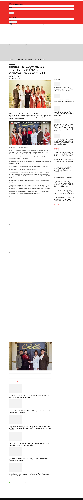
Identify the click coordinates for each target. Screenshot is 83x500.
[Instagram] (10, 497)
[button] (72, 45)
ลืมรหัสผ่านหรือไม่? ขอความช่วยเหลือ (16, 14)
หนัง (19, 59)
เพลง (22, 59)
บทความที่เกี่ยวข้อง (14, 382)
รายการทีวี (39, 59)
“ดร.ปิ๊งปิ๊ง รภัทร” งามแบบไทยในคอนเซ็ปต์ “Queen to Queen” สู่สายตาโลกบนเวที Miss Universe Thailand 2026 (63, 169)
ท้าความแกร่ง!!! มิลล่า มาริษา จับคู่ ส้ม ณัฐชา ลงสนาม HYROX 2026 (63, 176)
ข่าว (15, 59)
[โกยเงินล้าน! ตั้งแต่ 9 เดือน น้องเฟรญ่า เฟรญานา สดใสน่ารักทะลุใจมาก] (64, 96)
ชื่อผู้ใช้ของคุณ (12, 7)
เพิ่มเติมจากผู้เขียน (25, 382)
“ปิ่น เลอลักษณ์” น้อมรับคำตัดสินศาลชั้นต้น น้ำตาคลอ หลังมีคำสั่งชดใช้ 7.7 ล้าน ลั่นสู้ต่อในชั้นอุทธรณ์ (64, 192)
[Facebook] (18, 376)
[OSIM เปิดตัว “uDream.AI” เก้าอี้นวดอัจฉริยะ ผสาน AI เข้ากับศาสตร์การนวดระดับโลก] (64, 108)
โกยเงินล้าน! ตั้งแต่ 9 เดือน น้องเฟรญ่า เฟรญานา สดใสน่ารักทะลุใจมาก (64, 101)
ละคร (35, 59)
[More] (26, 376)
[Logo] (17, 45)
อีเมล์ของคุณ (11, 20)
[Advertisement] (33, 39)
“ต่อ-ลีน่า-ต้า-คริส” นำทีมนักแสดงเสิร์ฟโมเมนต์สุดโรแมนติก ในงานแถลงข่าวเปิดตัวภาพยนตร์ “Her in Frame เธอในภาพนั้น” (63, 142)
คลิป (25, 59)
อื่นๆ (44, 59)
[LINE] (23, 376)
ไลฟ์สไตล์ (30, 59)
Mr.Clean (12, 78)
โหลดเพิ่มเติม (56, 148)
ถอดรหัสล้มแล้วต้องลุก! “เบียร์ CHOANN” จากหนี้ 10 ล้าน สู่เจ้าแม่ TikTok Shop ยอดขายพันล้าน (63, 89)
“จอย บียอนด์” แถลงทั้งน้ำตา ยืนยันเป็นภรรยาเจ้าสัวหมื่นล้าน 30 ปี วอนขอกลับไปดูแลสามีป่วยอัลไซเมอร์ (64, 154)
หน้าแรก (11, 59)
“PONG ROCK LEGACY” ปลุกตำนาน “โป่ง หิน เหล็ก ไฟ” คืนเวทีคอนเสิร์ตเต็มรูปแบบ (64, 161)
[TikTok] (11, 497)
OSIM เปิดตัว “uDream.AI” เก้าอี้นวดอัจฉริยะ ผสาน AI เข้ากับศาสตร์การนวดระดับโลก (64, 113)
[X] (20, 376)
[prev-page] (9, 478)
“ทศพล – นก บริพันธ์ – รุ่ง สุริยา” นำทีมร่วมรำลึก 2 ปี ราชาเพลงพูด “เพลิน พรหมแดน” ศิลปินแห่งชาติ (64, 199)
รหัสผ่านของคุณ (12, 11)
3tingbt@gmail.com (17, 495)
